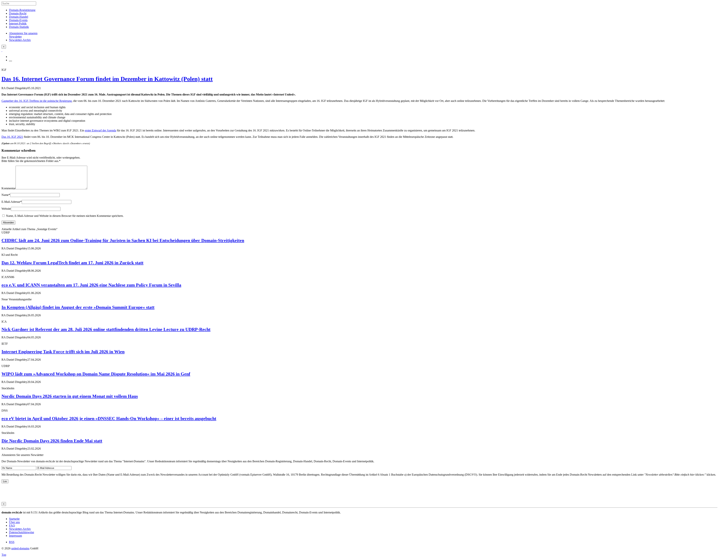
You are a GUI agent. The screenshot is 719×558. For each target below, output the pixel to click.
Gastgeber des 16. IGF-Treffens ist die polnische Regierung (36, 100)
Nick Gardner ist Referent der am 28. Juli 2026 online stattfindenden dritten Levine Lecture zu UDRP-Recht (105, 329)
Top (3, 554)
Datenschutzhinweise (21, 532)
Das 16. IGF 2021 (12, 136)
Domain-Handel (18, 16)
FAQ (12, 525)
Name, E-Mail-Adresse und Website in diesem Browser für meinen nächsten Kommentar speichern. (65, 215)
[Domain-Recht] (1, 50)
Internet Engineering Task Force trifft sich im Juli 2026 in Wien (63, 351)
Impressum (15, 535)
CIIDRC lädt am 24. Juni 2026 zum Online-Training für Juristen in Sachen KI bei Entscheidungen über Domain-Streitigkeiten (122, 240)
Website (6, 208)
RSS (11, 542)
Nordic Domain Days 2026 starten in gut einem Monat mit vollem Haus (69, 396)
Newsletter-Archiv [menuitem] (20, 40)
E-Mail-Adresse (11, 201)
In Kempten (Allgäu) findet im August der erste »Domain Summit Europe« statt (77, 307)
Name (5, 194)
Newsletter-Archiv (20, 528)
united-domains (20, 548)
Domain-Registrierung (22, 10)
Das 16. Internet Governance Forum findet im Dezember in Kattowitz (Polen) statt (107, 78)
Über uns (14, 522)
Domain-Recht (17, 13)
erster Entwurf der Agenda (100, 130)
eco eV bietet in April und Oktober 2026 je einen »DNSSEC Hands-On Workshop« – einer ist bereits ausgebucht (108, 418)
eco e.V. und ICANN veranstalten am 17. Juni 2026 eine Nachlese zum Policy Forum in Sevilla (91, 285)
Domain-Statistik (19, 26)
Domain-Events (18, 20)
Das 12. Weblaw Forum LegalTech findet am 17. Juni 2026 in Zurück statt (72, 262)
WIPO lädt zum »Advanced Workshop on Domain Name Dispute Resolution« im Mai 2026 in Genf (95, 374)
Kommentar (8, 188)
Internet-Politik (18, 23)
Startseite (14, 518)
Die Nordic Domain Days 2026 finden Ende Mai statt (51, 440)
